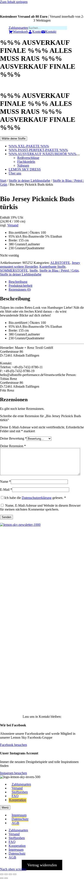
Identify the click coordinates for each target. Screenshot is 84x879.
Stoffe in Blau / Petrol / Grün (59, 270)
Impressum (19, 815)
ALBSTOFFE (60, 263)
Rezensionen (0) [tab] (20, 289)
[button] (10, 547)
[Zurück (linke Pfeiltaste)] (1, 878)
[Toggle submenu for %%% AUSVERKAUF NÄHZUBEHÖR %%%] (78, 155)
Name (5, 481)
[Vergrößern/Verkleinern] (1, 874)
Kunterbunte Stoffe (52, 266)
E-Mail (6, 489)
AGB (15, 823)
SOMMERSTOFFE (14, 270)
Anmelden (42, 700)
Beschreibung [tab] (18, 282)
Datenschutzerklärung (36, 498)
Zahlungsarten (21, 784)
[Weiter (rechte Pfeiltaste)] (6, 878)
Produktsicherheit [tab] (20, 285)
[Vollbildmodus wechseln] (6, 874)
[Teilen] (10, 874)
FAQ (15, 796)
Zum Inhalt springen (14, 2)
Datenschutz (20, 819)
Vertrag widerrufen (42, 865)
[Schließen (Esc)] (14, 874)
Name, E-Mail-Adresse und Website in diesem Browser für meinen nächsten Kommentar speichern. (40, 507)
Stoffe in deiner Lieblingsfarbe (29, 180)
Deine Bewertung (13, 438)
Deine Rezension (13, 446)
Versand (12, 225)
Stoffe (34, 270)
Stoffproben (20, 792)
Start (3, 180)
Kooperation (17, 800)
